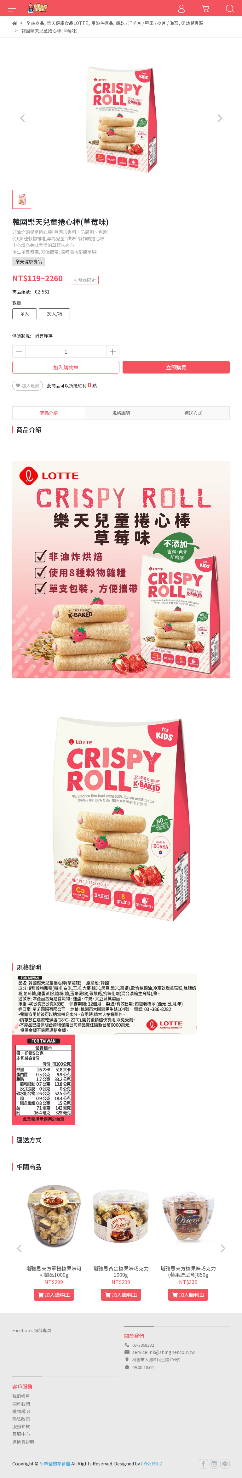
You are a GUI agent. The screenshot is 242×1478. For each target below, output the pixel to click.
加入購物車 (65, 367)
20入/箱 (54, 314)
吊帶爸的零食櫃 (54, 1463)
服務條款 (21, 1426)
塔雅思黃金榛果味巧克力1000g (121, 1271)
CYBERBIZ (151, 1463)
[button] (219, 118)
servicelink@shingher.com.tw (163, 1352)
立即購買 (176, 367)
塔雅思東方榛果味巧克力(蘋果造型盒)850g (188, 1271)
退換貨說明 (23, 1442)
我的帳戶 (21, 1396)
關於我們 (21, 1404)
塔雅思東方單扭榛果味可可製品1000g (54, 1271)
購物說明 (21, 1411)
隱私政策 (21, 1419)
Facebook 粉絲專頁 (31, 1330)
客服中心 (21, 1434)
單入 (24, 314)
